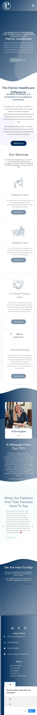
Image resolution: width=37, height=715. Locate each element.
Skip (25, 711)
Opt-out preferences (18, 676)
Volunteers (14, 671)
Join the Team (15, 666)
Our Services (15, 668)
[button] (33, 5)
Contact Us (14, 673)
